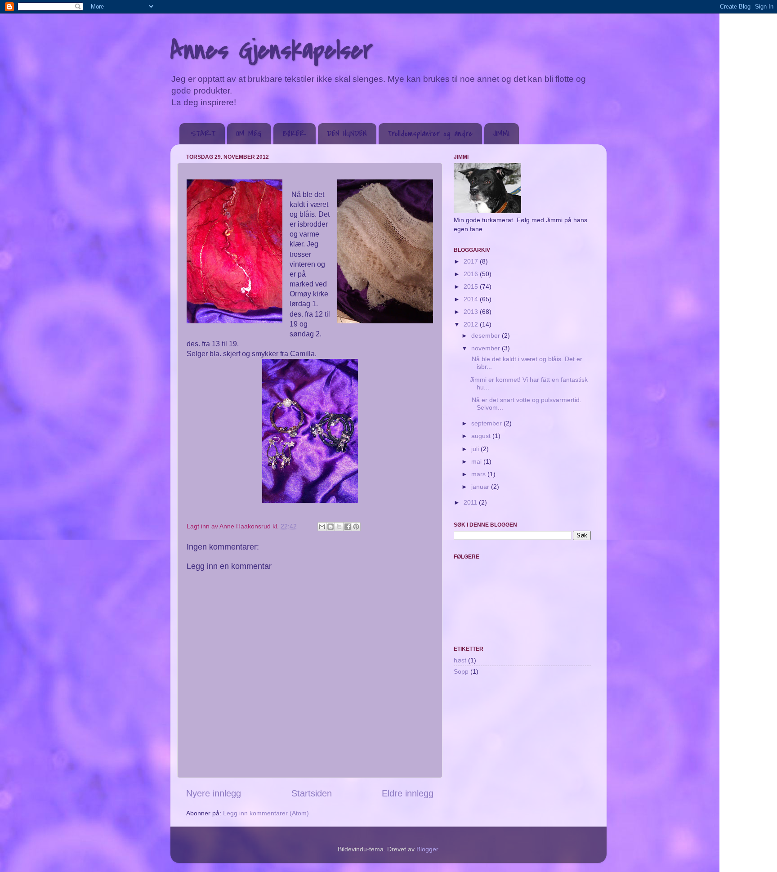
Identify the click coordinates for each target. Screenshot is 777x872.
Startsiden (311, 793)
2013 (472, 311)
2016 (472, 273)
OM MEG (249, 134)
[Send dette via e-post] (321, 526)
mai (477, 461)
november (486, 348)
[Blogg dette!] (330, 526)
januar (481, 486)
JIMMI (501, 134)
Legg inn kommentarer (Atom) (266, 813)
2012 (472, 324)
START (203, 134)
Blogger (427, 849)
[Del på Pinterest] (356, 526)
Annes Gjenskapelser (271, 50)
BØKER (294, 134)
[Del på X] (339, 526)
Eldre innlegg (407, 793)
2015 (472, 286)
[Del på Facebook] (347, 526)
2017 (472, 261)
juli (476, 448)
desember (486, 335)
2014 (472, 299)
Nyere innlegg (213, 793)
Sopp (461, 671)
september (487, 423)
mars (479, 474)
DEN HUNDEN (347, 134)
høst (460, 660)
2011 (471, 502)
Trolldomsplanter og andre (430, 134)
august (481, 435)
